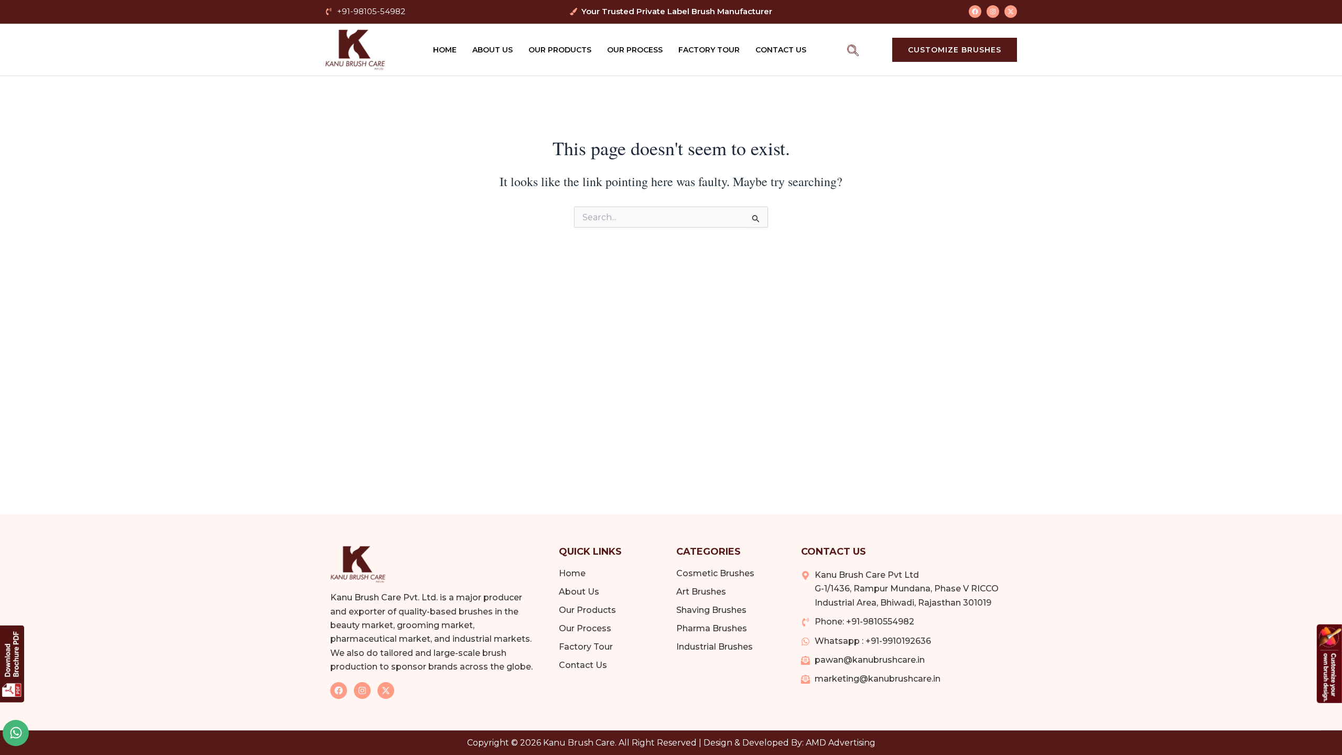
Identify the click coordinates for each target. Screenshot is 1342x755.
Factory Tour (709, 50)
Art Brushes (701, 592)
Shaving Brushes (711, 610)
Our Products (559, 50)
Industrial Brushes (714, 647)
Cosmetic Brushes (715, 573)
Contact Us (780, 50)
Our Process (635, 50)
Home (445, 50)
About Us (492, 50)
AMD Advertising (840, 743)
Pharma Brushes (711, 628)
